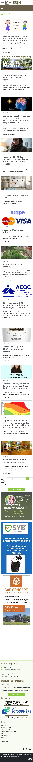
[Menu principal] (2, 2)
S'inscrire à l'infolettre (16, 489)
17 (24, 479)
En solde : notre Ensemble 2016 (15, 196)
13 (11, 479)
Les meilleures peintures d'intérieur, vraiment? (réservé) (14, 349)
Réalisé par (23, 759)
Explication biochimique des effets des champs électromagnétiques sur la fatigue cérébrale (16, 119)
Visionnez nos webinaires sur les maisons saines (14, 461)
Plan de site (4, 741)
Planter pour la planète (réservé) (13, 265)
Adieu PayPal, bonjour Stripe (13, 231)
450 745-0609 (8, 667)
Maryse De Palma (6, 729)
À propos (3, 725)
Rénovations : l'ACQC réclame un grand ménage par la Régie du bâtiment (15, 305)
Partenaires (4, 735)
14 (14, 479)
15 (17, 479)
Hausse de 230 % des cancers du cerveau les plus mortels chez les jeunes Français (16, 160)
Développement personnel (8, 731)
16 (21, 479)
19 (31, 479)
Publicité (3, 733)
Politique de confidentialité (9, 745)
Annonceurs (4, 737)
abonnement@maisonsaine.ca (12, 669)
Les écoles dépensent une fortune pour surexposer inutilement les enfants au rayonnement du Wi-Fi (15, 39)
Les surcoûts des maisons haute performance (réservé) (14, 77)
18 (27, 479)
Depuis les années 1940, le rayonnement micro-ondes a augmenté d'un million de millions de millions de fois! (15, 424)
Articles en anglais (6, 727)
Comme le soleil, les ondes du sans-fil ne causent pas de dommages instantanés (15, 386)
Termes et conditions (7, 743)
